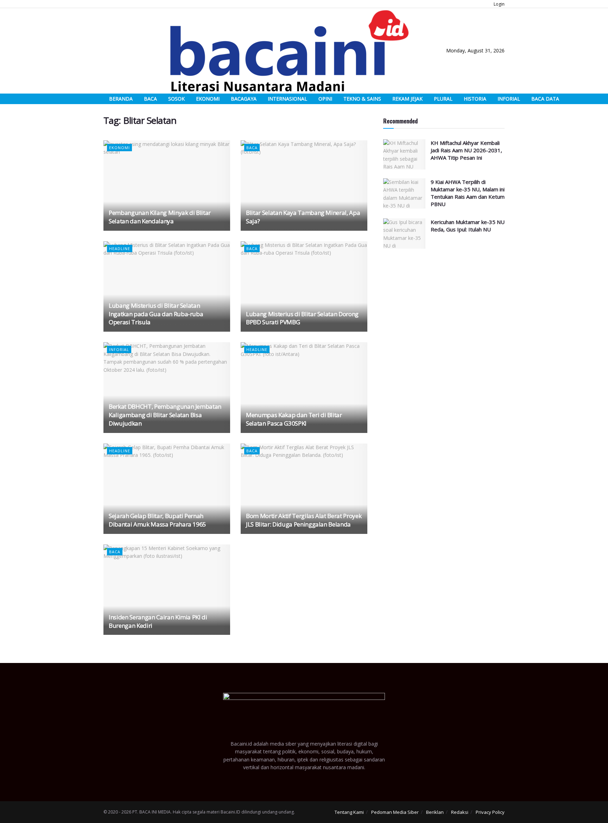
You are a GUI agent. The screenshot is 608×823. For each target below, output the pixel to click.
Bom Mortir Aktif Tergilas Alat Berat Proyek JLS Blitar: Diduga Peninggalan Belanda (303, 520)
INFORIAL (509, 98)
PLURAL (443, 98)
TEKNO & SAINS (362, 98)
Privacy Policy (490, 812)
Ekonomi (119, 147)
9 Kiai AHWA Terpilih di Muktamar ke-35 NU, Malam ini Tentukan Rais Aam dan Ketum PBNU (468, 193)
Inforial (119, 349)
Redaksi (459, 812)
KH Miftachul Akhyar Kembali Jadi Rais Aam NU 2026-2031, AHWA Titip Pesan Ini (466, 150)
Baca (252, 147)
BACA (150, 98)
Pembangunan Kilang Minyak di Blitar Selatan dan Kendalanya (160, 217)
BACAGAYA (243, 98)
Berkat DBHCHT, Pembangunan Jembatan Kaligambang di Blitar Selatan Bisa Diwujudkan (165, 414)
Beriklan (435, 812)
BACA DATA (545, 98)
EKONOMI (208, 98)
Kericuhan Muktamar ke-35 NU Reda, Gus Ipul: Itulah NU (468, 225)
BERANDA (121, 98)
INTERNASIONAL (287, 98)
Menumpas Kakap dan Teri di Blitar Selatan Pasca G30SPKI (294, 419)
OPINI (325, 98)
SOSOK (176, 98)
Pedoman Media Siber (395, 812)
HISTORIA (475, 98)
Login (499, 4)
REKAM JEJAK (407, 98)
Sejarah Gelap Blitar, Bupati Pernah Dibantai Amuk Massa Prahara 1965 (157, 520)
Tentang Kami (349, 812)
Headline (119, 248)
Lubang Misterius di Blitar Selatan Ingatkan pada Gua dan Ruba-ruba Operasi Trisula (156, 313)
